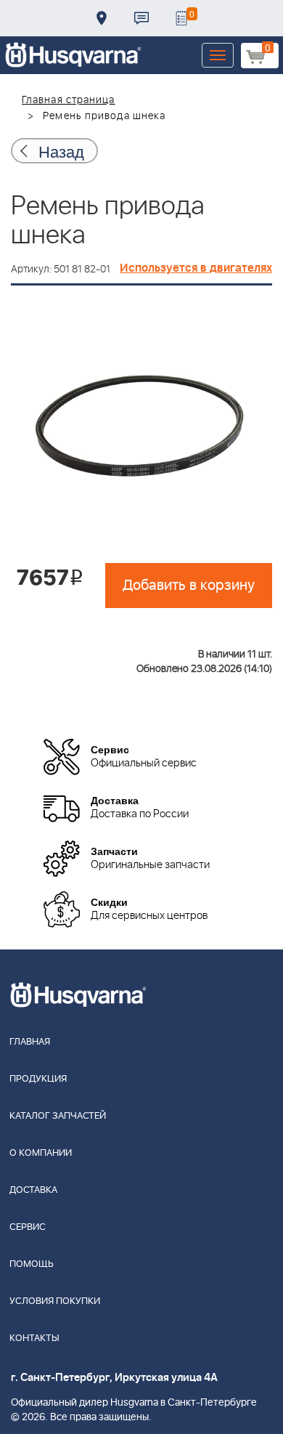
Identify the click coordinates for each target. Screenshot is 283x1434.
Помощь (31, 1264)
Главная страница (68, 100)
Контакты (141, 18)
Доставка (101, 18)
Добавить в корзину (189, 585)
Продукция (38, 1079)
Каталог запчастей (57, 1116)
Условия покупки (54, 1301)
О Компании (40, 1153)
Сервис (27, 1227)
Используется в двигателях (196, 268)
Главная (29, 1042)
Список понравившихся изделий (181, 18)
